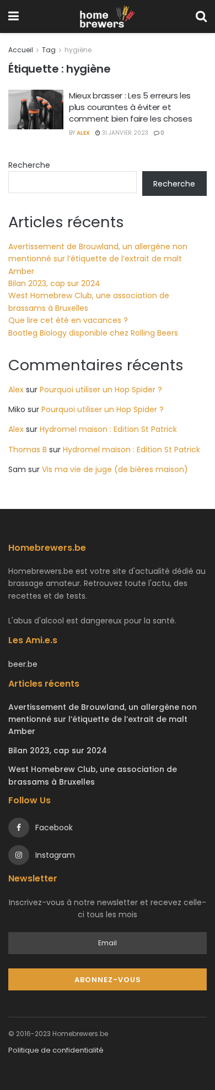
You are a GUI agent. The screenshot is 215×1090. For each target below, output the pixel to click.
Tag (49, 49)
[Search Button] (201, 16)
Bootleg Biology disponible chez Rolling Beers (93, 332)
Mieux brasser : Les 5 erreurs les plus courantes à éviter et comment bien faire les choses (130, 107)
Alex (83, 133)
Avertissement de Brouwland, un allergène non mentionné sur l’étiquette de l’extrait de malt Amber (97, 259)
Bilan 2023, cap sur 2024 (54, 283)
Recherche (29, 165)
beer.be (22, 664)
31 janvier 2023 (124, 133)
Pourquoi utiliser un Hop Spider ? (101, 389)
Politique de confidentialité (56, 1050)
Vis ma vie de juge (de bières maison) (115, 469)
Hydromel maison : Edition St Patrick (108, 429)
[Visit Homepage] (107, 17)
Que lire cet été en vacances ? (68, 320)
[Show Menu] (13, 16)
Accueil (20, 49)
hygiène (78, 49)
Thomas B (27, 449)
